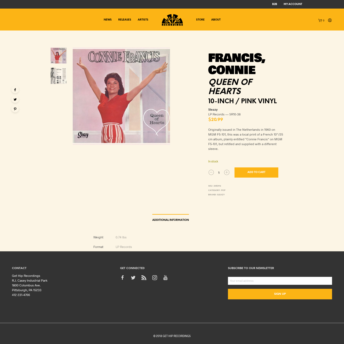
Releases (124, 20)
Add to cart (256, 172)
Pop (223, 190)
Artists (143, 20)
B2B (274, 4)
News (108, 20)
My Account (293, 4)
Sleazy (221, 195)
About (216, 20)
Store (200, 20)
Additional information (170, 220)
